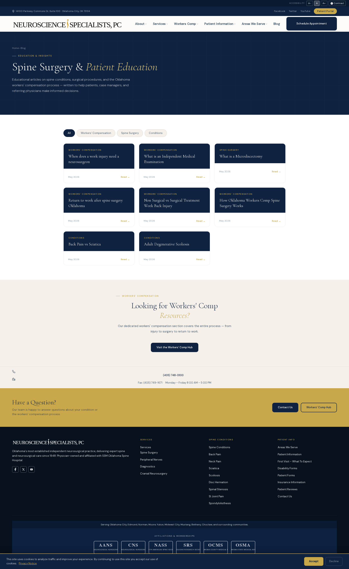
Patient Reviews (287, 489)
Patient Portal (325, 11)
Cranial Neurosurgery (153, 473)
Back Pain (215, 454)
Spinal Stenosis (218, 489)
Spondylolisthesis (220, 503)
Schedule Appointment (311, 23)
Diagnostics (147, 466)
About (139, 24)
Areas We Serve (253, 24)
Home (15, 48)
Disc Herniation (218, 482)
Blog (276, 24)
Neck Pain (215, 461)
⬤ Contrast (337, 3)
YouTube (305, 11)
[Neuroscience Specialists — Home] (67, 24)
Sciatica (214, 468)
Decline (334, 561)
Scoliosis (214, 475)
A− (309, 3)
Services (159, 24)
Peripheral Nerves (151, 459)
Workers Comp (185, 24)
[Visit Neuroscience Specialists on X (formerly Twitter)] (23, 469)
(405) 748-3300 (173, 375)
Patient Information (218, 24)
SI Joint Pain (216, 496)
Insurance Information (291, 482)
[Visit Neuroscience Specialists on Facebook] (15, 469)
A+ (324, 3)
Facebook (279, 11)
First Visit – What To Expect (295, 461)
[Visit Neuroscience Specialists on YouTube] (31, 469)
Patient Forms (286, 475)
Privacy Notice (28, 563)
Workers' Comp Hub (318, 407)
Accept (314, 561)
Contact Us (285, 407)
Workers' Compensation (96, 133)
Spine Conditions (219, 447)
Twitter (293, 11)
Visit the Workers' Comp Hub (175, 347)
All (69, 133)
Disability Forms (287, 468)
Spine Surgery (130, 133)
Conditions (156, 133)
